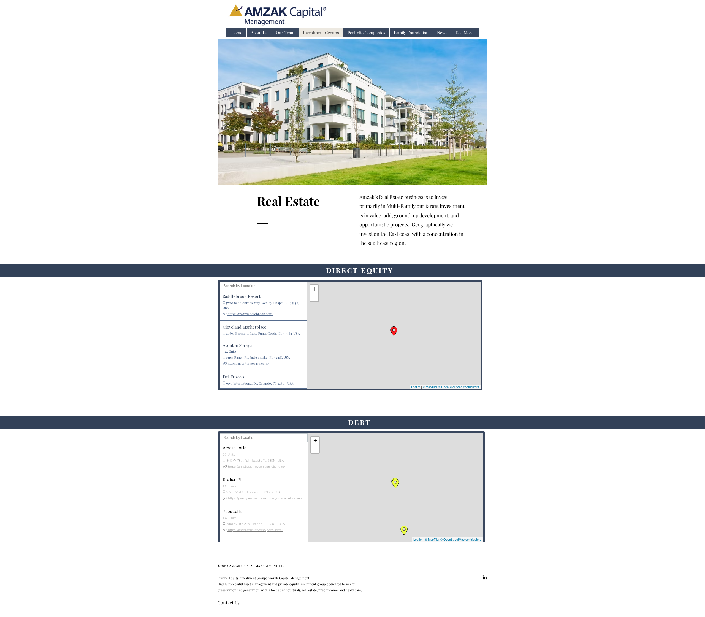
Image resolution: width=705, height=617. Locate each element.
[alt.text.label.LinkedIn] (484, 577)
